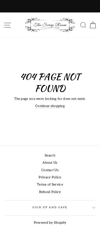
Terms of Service (50, 184)
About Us (49, 163)
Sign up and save (50, 207)
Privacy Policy (50, 177)
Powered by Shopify (50, 223)
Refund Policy (50, 192)
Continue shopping (50, 106)
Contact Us (50, 170)
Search (50, 155)
